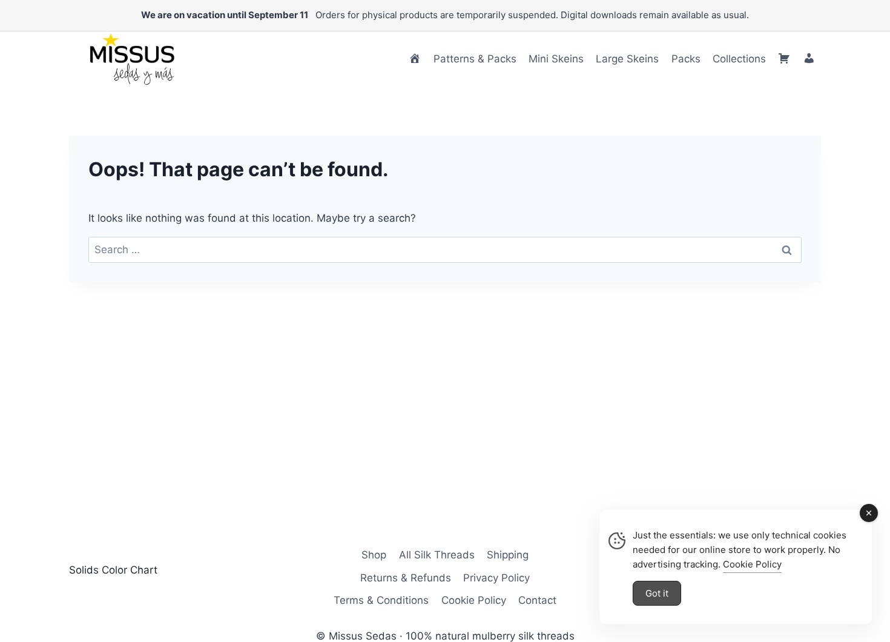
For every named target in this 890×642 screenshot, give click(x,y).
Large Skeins (627, 59)
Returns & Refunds (405, 578)
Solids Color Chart (113, 570)
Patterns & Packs (474, 59)
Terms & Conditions (381, 600)
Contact (537, 600)
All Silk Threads (437, 555)
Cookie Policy (473, 600)
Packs (685, 59)
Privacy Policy (496, 578)
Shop (373, 555)
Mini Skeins (556, 59)
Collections (739, 59)
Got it (656, 593)
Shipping (508, 555)
